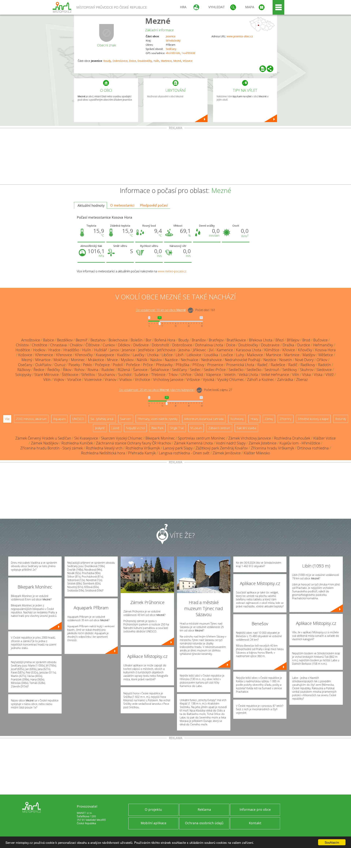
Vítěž (330, 374)
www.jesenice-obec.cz (240, 36)
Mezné (157, 21)
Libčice (167, 354)
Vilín (295, 374)
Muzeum (196, 428)
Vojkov (59, 379)
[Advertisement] (175, 157)
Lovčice (227, 354)
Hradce (54, 349)
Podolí (118, 364)
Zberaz (302, 379)
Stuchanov (106, 374)
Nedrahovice (211, 359)
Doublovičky (144, 61)
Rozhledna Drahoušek (292, 438)
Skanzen (125, 419)
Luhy (240, 354)
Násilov (156, 359)
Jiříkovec (199, 349)
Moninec (78, 359)
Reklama (204, 809)
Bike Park (157, 428)
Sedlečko (236, 369)
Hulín (156, 61)
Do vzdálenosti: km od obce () (157, 390)
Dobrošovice (120, 61)
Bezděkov (65, 340)
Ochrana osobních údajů (204, 823)
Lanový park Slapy (178, 448)
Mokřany (61, 359)
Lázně (115, 428)
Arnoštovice (30, 340)
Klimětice (271, 349)
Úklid (199, 374)
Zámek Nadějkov (44, 443)
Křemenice (44, 354)
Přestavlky (164, 364)
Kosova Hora (325, 349)
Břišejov (293, 340)
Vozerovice (93, 379)
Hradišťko (71, 349)
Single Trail (177, 428)
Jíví (211, 349)
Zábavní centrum (219, 428)
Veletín (230, 374)
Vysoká (208, 379)
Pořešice (133, 364)
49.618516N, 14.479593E (180, 53)
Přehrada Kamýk (142, 452)
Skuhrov (306, 369)
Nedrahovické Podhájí (242, 359)
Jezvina (184, 349)
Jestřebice (146, 349)
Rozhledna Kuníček (77, 443)
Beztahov (97, 340)
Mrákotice (96, 359)
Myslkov (127, 359)
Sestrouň (272, 369)
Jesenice (171, 36)
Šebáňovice (159, 369)
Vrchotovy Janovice (168, 379)
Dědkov (124, 344)
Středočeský (173, 40)
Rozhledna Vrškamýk (143, 448)
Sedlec (195, 369)
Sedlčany (171, 49)
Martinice (166, 61)
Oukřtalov (43, 364)
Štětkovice (70, 374)
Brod (306, 340)
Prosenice (215, 364)
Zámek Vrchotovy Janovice (249, 438)
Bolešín (137, 340)
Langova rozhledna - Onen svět (184, 452)
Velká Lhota (248, 374)
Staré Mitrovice (46, 374)
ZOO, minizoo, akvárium (31, 419)
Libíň (180, 354)
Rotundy (340, 419)
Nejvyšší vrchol (135, 428)
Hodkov (39, 349)
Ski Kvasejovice (86, 438)
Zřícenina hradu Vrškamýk (272, 448)
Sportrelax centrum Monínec (201, 438)
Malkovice (255, 354)
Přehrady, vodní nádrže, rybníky (158, 419)
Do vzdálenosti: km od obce (161, 310)
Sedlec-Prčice (215, 369)
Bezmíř (81, 340)
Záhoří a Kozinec (260, 379)
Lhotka (152, 354)
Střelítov (88, 374)
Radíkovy (308, 364)
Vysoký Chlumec (230, 379)
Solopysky (23, 374)
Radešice (278, 364)
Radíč (292, 364)
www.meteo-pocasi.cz (172, 271)
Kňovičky (305, 349)
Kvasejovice (105, 354)
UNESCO (78, 419)
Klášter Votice (324, 438)
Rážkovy (23, 369)
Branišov (199, 340)
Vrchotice (142, 379)
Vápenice (213, 374)
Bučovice (320, 340)
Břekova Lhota (260, 340)
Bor (148, 340)
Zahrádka (285, 379)
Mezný (27, 359)
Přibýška (182, 364)
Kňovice (288, 349)
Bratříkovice (236, 340)
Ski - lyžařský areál (102, 419)
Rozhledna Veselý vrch (104, 448)
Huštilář (100, 349)
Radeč (262, 364)
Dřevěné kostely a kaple (313, 419)
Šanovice (140, 369)
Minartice (42, 359)
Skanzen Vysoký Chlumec (121, 438)
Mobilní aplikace (153, 823)
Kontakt (255, 823)
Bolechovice (118, 340)
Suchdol (124, 374)
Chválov (76, 344)
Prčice (148, 364)
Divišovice (141, 344)
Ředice (38, 369)
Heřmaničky (323, 344)
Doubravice (270, 344)
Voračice (74, 379)
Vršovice (188, 61)
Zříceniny (285, 419)
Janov (114, 349)
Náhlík (142, 359)
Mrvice (112, 359)
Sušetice (141, 374)
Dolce (132, 61)
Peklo (87, 364)
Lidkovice (194, 354)
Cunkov (109, 344)
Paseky (74, 364)
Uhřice (186, 374)
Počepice (102, 364)
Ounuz (59, 364)
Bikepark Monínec (160, 438)
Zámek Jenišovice (227, 452)
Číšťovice (93, 344)
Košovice (25, 354)
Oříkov (322, 359)
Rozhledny (237, 419)
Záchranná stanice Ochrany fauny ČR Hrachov (133, 443)
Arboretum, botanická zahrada (204, 419)
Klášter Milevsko (257, 452)
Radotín (324, 364)
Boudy (107, 61)
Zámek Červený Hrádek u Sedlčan (43, 438)
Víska (306, 374)
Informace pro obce (255, 809)
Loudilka (211, 354)
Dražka (288, 344)
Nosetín (285, 359)
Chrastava (58, 344)
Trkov (173, 374)
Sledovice (324, 369)
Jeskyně (100, 428)
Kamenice (225, 349)
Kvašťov (123, 354)
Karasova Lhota (248, 349)
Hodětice (23, 349)
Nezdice (269, 359)
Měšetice (325, 354)
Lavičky (138, 354)
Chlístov (22, 344)
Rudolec (108, 369)
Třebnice (158, 374)
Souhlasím (332, 842)
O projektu (153, 809)
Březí (279, 340)
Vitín (47, 379)
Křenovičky (84, 354)
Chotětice (39, 344)
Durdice (303, 344)
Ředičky (53, 369)
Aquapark (59, 419)
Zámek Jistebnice (262, 443)
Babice (48, 340)
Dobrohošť (160, 344)
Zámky (269, 419)
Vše (7, 419)
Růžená (124, 369)
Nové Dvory (304, 359)
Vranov (110, 379)
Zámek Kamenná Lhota (193, 443)
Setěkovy (289, 369)
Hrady (254, 419)
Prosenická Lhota (240, 364)
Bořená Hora (164, 340)
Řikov (67, 369)
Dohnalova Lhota (209, 344)
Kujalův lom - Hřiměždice (300, 443)
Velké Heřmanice (275, 374)
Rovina (93, 369)
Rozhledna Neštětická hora (103, 452)
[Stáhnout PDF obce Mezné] (262, 68)
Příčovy (198, 364)
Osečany (25, 364)
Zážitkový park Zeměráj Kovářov (222, 448)
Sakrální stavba (246, 428)
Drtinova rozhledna (313, 448)
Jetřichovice (166, 349)
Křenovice (64, 354)
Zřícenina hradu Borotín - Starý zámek (51, 448)
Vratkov (125, 379)
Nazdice (171, 359)
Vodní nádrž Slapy (231, 443)
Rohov (79, 369)
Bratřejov (216, 340)
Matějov (309, 354)
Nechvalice (189, 359)
